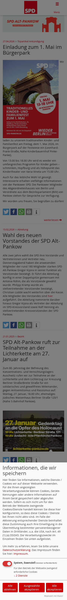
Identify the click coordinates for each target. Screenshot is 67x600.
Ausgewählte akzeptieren (32, 587)
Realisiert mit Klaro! (53, 595)
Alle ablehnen (10, 587)
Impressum (21, 553)
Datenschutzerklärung (16, 550)
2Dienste (21, 575)
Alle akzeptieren (54, 587)
